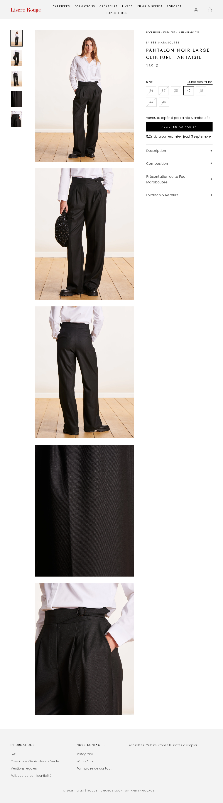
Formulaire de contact (94, 768)
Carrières (61, 6)
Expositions (117, 13)
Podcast (174, 6)
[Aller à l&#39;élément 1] (16, 38)
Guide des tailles (200, 82)
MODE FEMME (153, 32)
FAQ (13, 754)
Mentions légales (23, 768)
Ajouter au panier (179, 127)
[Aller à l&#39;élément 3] (16, 78)
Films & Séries (149, 6)
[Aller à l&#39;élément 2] (16, 58)
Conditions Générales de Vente (34, 761)
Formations (85, 6)
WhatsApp (85, 761)
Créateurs (109, 6)
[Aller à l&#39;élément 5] (16, 119)
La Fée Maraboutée (163, 43)
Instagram (85, 754)
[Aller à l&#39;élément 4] (16, 98)
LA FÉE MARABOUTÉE (188, 32)
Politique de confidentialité (30, 775)
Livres (127, 6)
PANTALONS (168, 32)
